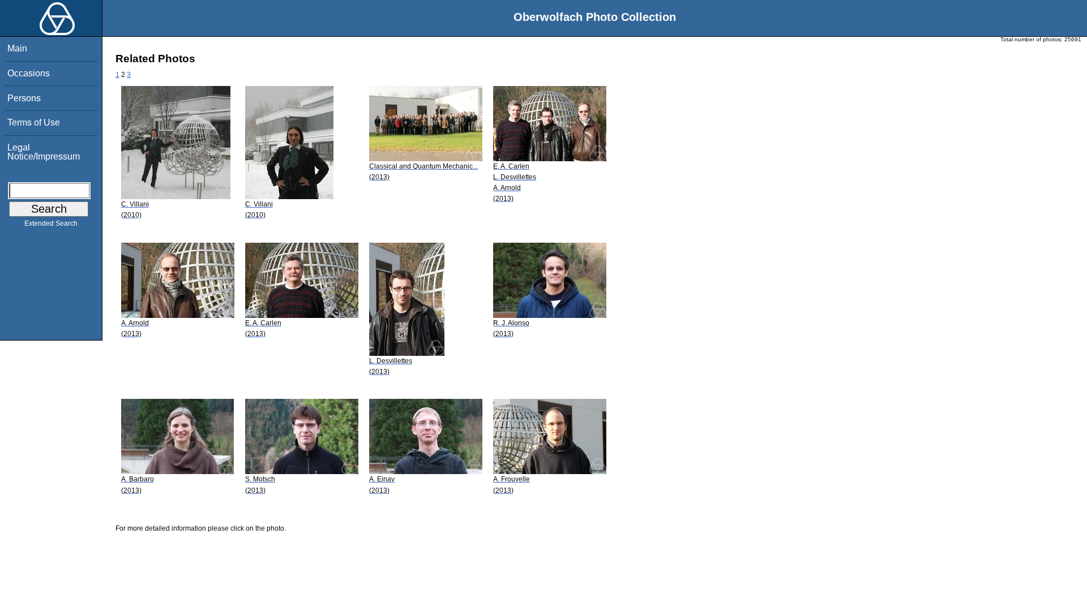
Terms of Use (33, 122)
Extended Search (51, 223)
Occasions (28, 73)
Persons (24, 98)
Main (17, 48)
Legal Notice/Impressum (43, 152)
